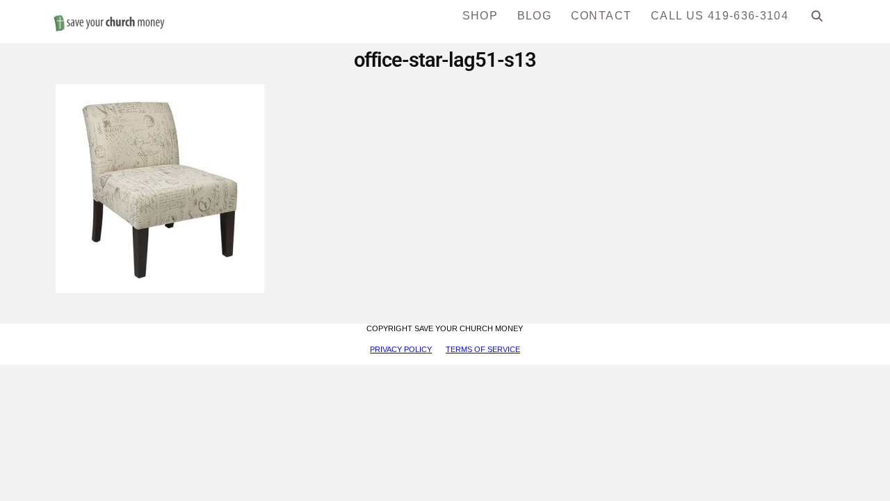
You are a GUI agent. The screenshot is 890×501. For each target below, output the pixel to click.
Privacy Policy (401, 349)
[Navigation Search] (817, 21)
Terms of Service (483, 349)
